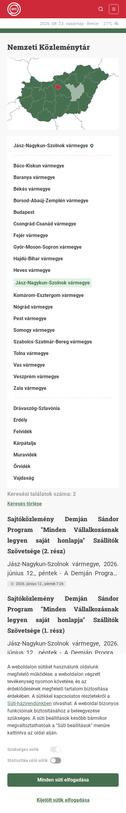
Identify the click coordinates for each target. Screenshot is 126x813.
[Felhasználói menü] (114, 9)
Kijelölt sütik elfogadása (63, 800)
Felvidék (22, 431)
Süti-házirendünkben (29, 703)
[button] (101, 9)
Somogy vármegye (34, 330)
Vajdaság (23, 478)
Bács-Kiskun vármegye (38, 166)
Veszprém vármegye (36, 376)
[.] (14, 9)
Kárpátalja (24, 443)
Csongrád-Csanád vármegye (44, 224)
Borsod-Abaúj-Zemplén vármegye (50, 200)
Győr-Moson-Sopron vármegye (47, 247)
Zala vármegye (29, 388)
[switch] (55, 749)
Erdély (20, 420)
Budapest (23, 212)
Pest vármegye (29, 318)
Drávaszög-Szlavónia (36, 408)
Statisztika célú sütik (27, 760)
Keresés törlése (24, 504)
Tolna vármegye (31, 353)
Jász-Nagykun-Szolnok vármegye (52, 283)
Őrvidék (22, 466)
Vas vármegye (29, 365)
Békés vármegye (31, 189)
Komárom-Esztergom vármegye (48, 295)
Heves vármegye (31, 270)
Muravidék (25, 455)
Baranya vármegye (34, 177)
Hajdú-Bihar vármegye (38, 259)
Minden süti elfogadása (63, 780)
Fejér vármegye (30, 235)
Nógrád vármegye (33, 307)
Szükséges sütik (23, 749)
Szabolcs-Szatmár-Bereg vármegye (52, 342)
